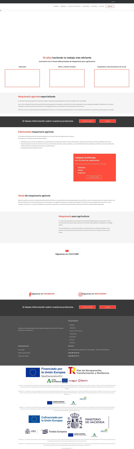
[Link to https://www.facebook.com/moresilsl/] (30, 294)
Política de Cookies (23, 356)
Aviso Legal (21, 349)
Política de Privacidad (24, 353)
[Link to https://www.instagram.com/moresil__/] (80, 294)
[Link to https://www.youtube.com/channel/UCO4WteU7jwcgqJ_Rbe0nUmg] (67, 250)
